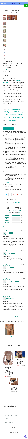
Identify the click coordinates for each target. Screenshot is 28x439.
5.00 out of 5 (18, 211)
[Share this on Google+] (17, 194)
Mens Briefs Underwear (10, 120)
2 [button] (13, 316)
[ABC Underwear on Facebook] (13, 427)
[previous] (8, 17)
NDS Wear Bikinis (13, 115)
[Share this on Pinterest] (13, 194)
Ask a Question (9, 127)
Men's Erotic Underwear (18, 114)
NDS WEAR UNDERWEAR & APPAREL (15, 117)
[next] (23, 17)
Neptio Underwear (7, 405)
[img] (6, 231)
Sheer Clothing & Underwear (9, 119)
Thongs (9, 406)
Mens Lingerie (6, 115)
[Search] (22, 3)
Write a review (17, 202)
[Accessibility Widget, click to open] (25, 436)
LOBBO (13, 405)
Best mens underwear (12, 109)
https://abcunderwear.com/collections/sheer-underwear (15, 181)
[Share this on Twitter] (6, 194)
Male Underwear (9, 114)
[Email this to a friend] (21, 194)
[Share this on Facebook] (10, 194)
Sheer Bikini (9, 336)
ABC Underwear (13, 431)
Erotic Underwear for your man (14, 112)
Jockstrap (14, 406)
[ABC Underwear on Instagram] (15, 427)
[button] (6, 70)
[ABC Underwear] (14, 3)
